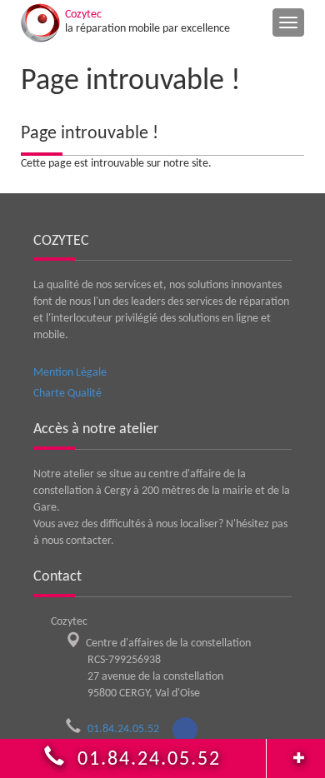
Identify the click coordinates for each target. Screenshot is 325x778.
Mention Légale (70, 373)
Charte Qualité (67, 393)
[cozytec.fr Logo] (40, 22)
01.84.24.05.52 (128, 729)
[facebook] (185, 729)
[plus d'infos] (296, 753)
